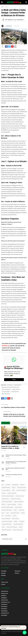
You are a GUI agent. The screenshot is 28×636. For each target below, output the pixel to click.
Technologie (21, 521)
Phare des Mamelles (6, 389)
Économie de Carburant (17, 529)
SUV (2, 515)
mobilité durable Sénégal (7, 510)
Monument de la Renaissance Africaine (10, 387)
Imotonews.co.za (5, 602)
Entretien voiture (5, 498)
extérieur (4, 504)
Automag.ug (4, 611)
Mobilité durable (18, 507)
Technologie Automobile (6, 524)
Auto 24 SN (8, 484)
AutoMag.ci (4, 597)
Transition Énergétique (18, 524)
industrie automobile (12, 504)
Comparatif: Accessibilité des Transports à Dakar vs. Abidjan (10, 447)
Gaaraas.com (4, 593)
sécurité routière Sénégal (7, 521)
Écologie (3, 575)
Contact (3, 584)
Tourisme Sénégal (6, 391)
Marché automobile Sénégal (7, 507)
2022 (3, 484)
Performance (21, 510)
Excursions (6, 6)
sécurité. (14, 515)
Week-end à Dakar (6, 393)
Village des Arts (15, 391)
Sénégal (15, 521)
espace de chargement (18, 501)
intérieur (20, 504)
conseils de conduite (21, 487)
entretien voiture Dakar (15, 498)
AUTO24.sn (5, 346)
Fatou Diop (9, 26)
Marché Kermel (17, 385)
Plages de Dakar (16, 389)
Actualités (3, 571)
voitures (20, 527)
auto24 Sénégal (15, 484)
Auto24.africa (4, 591)
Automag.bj (4, 615)
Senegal (22, 512)
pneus (3, 512)
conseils (13, 487)
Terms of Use (4, 582)
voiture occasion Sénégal (12, 527)
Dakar (13, 490)
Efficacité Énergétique (21, 490)
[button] (14, 379)
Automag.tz (4, 608)
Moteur (15, 510)
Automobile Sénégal (6, 487)
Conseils (3, 573)
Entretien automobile (12, 493)
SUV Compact (8, 515)
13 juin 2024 (16, 26)
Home (2, 6)
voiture (3, 527)
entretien (4, 493)
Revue (7, 512)
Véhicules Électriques (6, 529)
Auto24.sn (22, 484)
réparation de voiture (15, 512)
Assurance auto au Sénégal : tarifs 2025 (14, 474)
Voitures (17, 573)
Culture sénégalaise (6, 490)
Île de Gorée (10, 385)
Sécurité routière (15, 518)
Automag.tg (4, 606)
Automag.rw (4, 604)
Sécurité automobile (6, 518)
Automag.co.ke (5, 613)
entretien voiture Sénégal (7, 501)
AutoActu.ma (4, 600)
